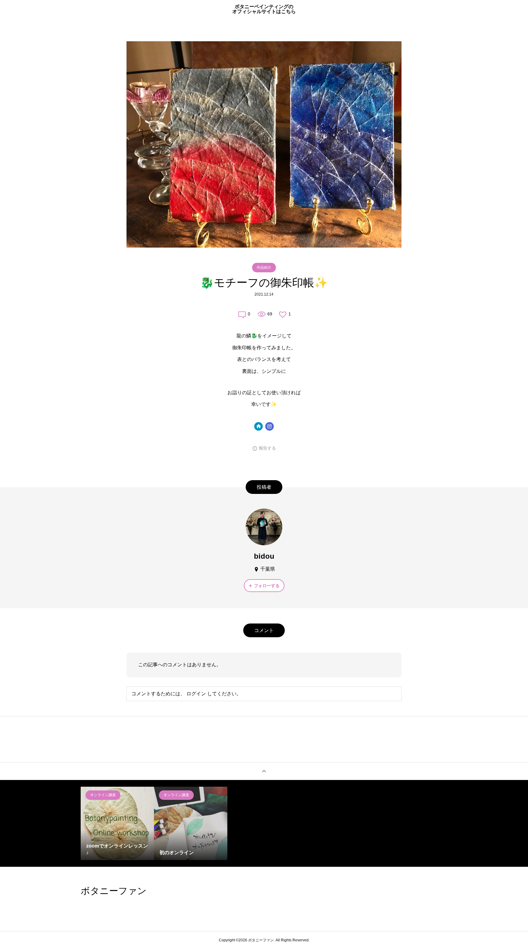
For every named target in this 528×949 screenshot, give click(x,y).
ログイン (196, 693)
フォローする (267, 585)
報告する (267, 448)
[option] (117, 823)
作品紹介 (264, 267)
